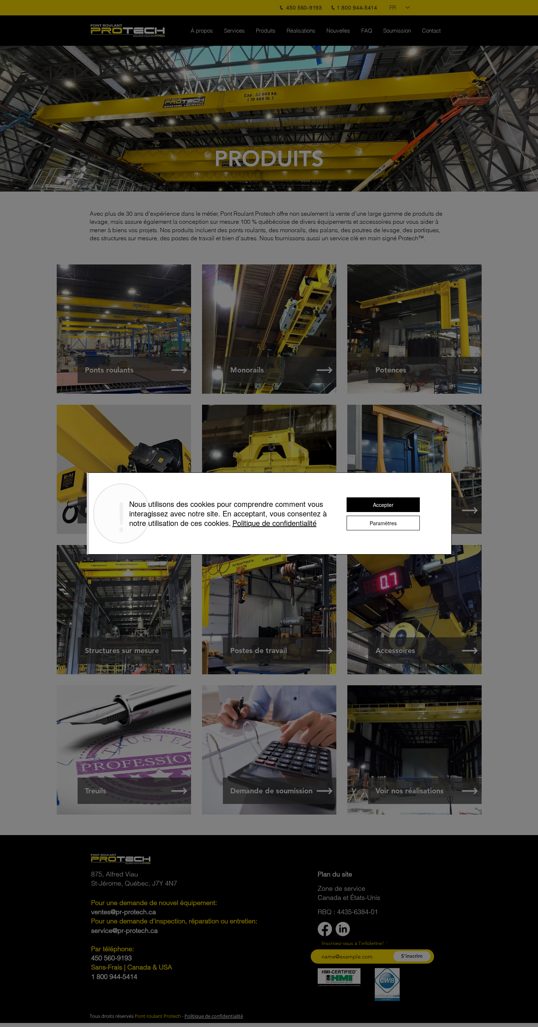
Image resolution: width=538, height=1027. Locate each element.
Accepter (383, 504)
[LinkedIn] (343, 929)
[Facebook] (325, 929)
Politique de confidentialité (213, 1016)
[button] (335, 874)
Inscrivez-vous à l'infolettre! (353, 943)
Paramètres (383, 523)
